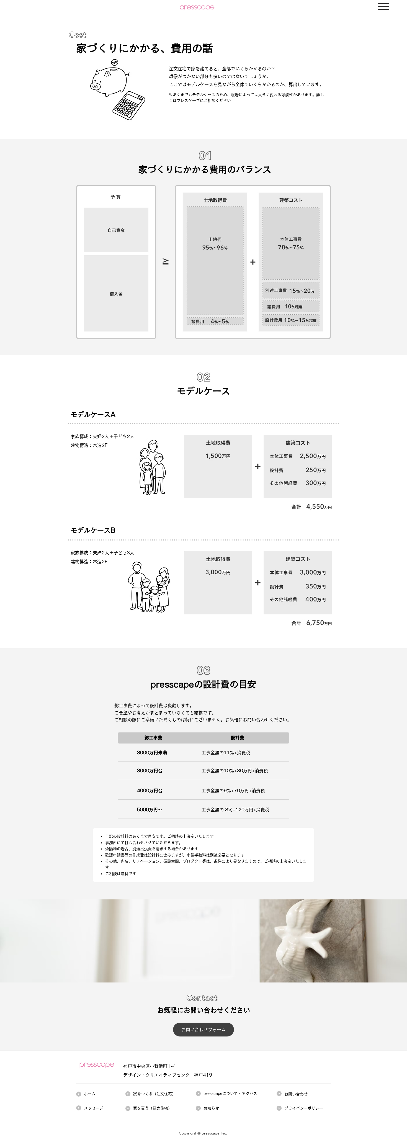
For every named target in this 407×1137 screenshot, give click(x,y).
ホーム (90, 1094)
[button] (383, 6)
